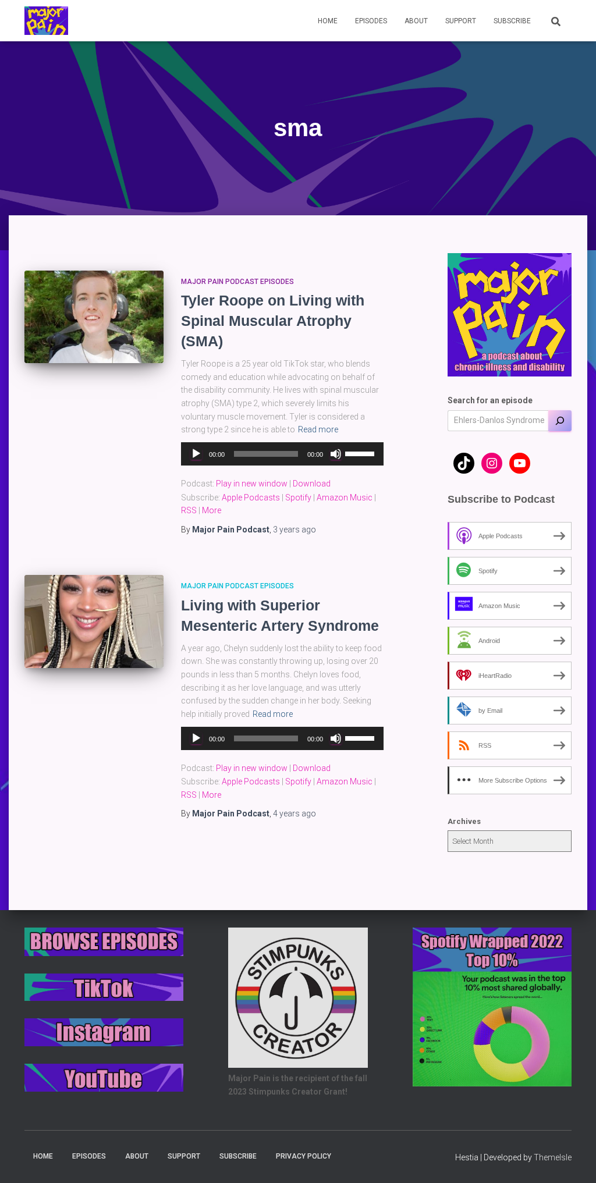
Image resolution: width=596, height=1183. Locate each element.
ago (294, 529)
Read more (318, 429)
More (211, 510)
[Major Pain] (46, 20)
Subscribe (512, 21)
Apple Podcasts (251, 497)
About (416, 21)
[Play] (196, 454)
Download (312, 483)
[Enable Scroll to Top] (573, 1159)
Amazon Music (344, 497)
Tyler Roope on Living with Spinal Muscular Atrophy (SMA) (272, 320)
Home (328, 21)
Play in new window (252, 483)
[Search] (560, 420)
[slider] (361, 452)
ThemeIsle (553, 1157)
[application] (282, 454)
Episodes (371, 21)
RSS (189, 510)
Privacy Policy (303, 1156)
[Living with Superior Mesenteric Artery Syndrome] (94, 621)
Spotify (298, 497)
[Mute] (336, 454)
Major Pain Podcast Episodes (237, 282)
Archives (464, 821)
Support (460, 21)
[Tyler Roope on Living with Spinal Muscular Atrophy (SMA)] (94, 317)
